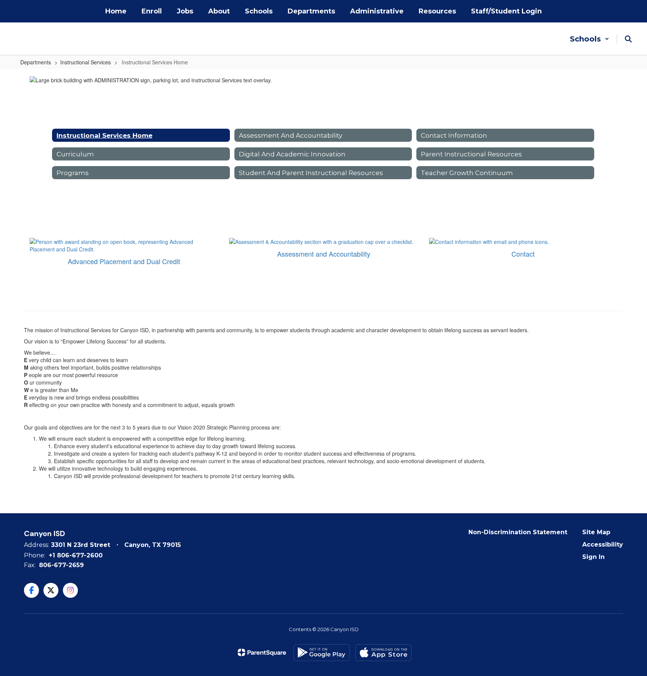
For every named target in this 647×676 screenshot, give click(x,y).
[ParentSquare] (262, 652)
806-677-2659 (61, 565)
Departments (35, 62)
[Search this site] (628, 39)
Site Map (596, 532)
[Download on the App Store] (383, 652)
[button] (589, 38)
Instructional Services (85, 62)
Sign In (593, 556)
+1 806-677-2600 (76, 555)
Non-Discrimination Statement (517, 532)
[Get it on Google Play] (322, 652)
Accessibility (602, 544)
